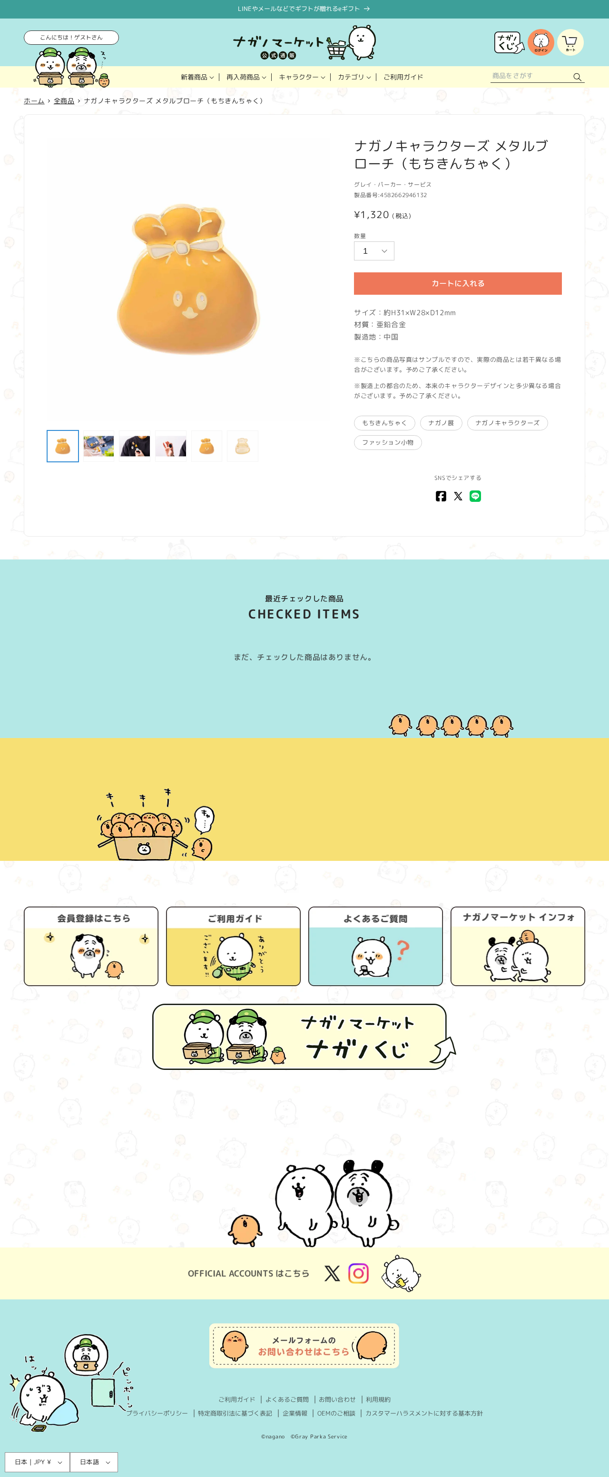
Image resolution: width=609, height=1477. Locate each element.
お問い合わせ (337, 1399)
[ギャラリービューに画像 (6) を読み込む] (242, 446)
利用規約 (378, 1399)
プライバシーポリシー (157, 1413)
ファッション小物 (388, 442)
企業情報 (295, 1413)
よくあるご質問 (287, 1399)
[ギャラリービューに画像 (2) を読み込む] (99, 446)
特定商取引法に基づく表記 (235, 1413)
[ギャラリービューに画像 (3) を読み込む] (134, 446)
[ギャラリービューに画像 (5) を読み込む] (207, 446)
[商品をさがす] (577, 77)
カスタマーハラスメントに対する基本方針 (424, 1413)
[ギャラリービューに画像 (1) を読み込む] (63, 446)
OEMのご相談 (336, 1413)
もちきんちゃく (384, 423)
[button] (196, 77)
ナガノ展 (441, 423)
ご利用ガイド (236, 1399)
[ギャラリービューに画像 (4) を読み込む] (171, 446)
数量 (360, 236)
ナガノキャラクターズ (507, 423)
